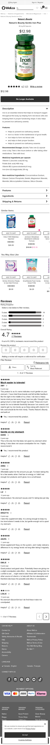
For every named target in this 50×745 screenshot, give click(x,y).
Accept (25, 735)
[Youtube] (33, 679)
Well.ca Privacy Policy (35, 639)
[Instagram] (15, 679)
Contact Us (6, 630)
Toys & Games (40, 719)
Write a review (36, 86)
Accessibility (6, 652)
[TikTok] (40, 679)
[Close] (45, 724)
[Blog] (27, 679)
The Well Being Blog (34, 646)
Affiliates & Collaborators (36, 633)
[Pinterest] (21, 679)
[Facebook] (9, 679)
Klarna (4, 649)
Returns (5, 646)
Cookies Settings (25, 740)
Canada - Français (33, 666)
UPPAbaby (22, 720)
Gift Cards (5, 633)
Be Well (30, 649)
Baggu (4, 717)
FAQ (3, 639)
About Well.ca (32, 630)
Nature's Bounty (25, 19)
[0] (41, 8)
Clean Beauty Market (40, 715)
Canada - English (10, 666)
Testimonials (31, 636)
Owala (4, 720)
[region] (25, 732)
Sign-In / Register (37, 2)
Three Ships (23, 717)
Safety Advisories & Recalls (12, 636)
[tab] (25, 108)
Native (4, 714)
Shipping (5, 643)
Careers (5, 655)
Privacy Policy (30, 728)
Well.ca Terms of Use (34, 643)
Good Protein (23, 714)
